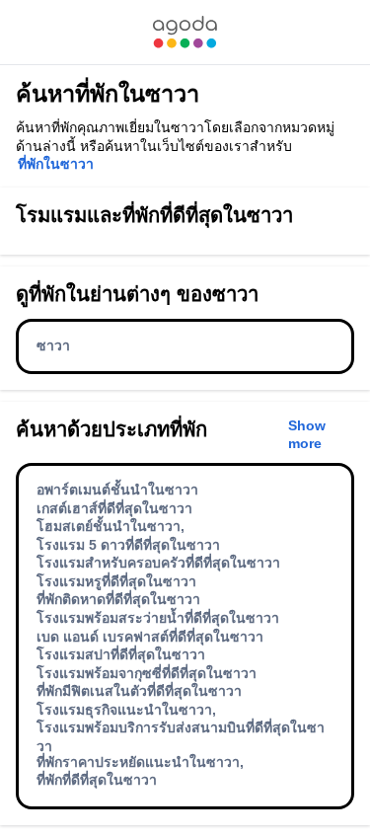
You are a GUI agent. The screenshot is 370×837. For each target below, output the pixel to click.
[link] (184, 32)
